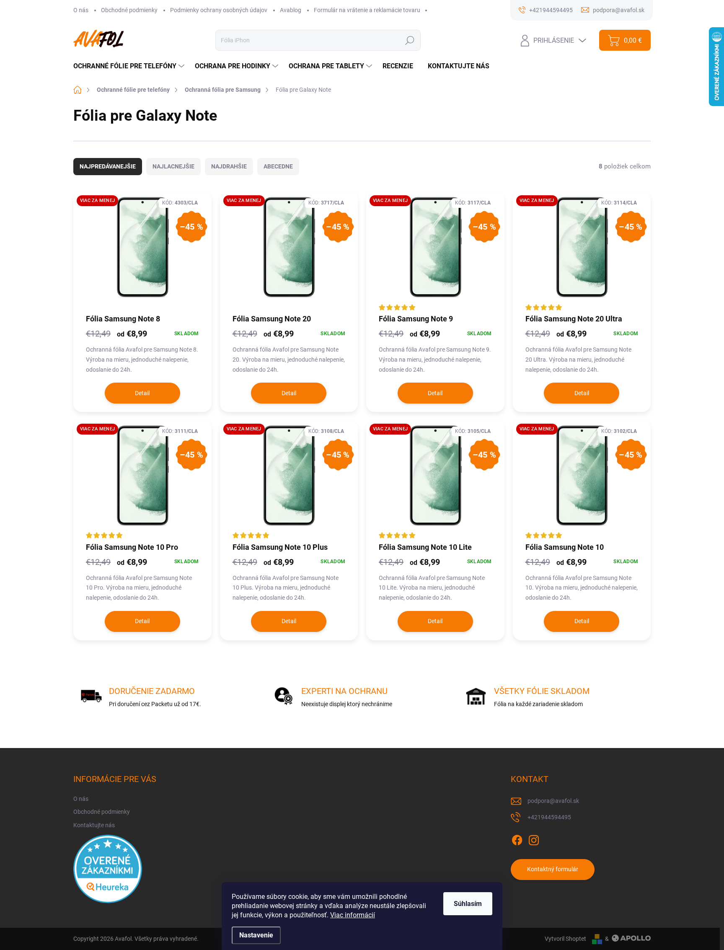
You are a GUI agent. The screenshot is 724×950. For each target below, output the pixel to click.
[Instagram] (533, 838)
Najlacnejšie (173, 166)
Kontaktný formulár (552, 869)
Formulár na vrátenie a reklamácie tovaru (367, 10)
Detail (142, 393)
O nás (80, 10)
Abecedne (278, 166)
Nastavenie (256, 935)
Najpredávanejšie (108, 166)
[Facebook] (517, 838)
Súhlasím (468, 904)
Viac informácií (352, 915)
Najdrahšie (229, 166)
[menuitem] (129, 66)
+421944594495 (549, 817)
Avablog (290, 10)
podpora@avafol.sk (553, 800)
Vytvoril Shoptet (565, 938)
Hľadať (410, 40)
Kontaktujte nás (94, 825)
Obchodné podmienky (129, 10)
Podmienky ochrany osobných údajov (218, 10)
